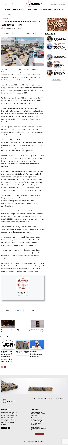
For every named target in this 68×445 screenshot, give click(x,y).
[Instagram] (5, 428)
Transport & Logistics (59, 55)
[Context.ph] (2, 28)
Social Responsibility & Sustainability (59, 44)
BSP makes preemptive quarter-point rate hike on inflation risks (36, 353)
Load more (56, 79)
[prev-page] (2, 367)
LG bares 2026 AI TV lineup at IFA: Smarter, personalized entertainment (58, 66)
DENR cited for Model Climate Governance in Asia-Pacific (35, 330)
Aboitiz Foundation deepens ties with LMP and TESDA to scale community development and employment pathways (59, 49)
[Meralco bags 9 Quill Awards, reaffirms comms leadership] (50, 39)
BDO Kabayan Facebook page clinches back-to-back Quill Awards (59, 73)
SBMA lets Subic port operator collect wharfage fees (60, 57)
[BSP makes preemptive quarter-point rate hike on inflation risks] (37, 344)
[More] (34, 33)
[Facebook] (2, 428)
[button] (11, 4)
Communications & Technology (58, 62)
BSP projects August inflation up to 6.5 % (22, 352)
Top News (8, 14)
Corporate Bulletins (59, 37)
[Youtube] (9, 428)
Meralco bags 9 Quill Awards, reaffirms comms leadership (59, 39)
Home (2, 14)
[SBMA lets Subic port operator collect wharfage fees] (50, 57)
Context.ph (9, 28)
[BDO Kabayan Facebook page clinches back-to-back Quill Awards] (50, 73)
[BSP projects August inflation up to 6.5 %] (23, 344)
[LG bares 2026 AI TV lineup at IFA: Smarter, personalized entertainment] (50, 64)
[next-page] (5, 367)
